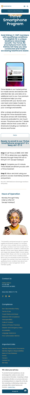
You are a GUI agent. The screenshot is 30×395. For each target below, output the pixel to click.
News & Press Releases (9, 353)
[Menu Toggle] (24, 6)
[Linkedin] (6, 296)
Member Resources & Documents (13, 348)
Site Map (5, 363)
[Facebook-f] (3, 296)
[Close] (28, 368)
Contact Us (6, 360)
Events (4, 355)
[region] (15, 381)
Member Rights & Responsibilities (13, 351)
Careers (4, 358)
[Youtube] (9, 296)
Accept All (15, 391)
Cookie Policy (11, 387)
